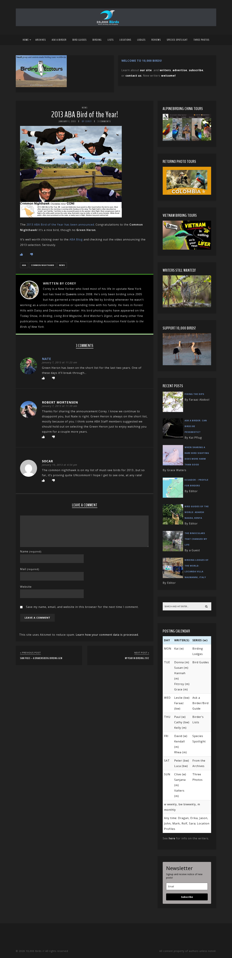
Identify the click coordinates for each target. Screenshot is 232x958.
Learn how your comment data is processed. (107, 635)
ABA (24, 265)
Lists (111, 40)
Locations (125, 40)
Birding (97, 40)
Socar (47, 461)
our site (146, 70)
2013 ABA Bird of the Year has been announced (60, 224)
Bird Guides (80, 40)
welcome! (168, 75)
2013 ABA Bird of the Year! (84, 114)
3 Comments (104, 121)
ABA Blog (76, 239)
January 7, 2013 (67, 121)
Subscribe (187, 897)
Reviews (156, 40)
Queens (71, 294)
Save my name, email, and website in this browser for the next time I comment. (82, 607)
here (172, 838)
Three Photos (201, 40)
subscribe (196, 70)
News (84, 107)
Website (26, 587)
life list (94, 299)
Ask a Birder (59, 40)
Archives (40, 40)
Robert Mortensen (60, 402)
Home (26, 40)
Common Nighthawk (42, 265)
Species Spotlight (177, 40)
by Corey (87, 121)
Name (30, 551)
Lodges (141, 40)
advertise (180, 70)
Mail (29, 569)
